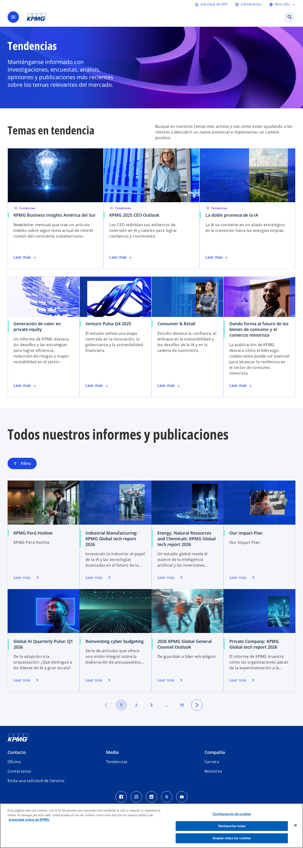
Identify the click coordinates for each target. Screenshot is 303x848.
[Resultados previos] (106, 705)
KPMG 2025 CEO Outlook (134, 215)
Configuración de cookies (232, 814)
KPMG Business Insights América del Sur (54, 215)
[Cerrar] (295, 825)
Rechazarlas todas (231, 826)
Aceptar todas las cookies (232, 838)
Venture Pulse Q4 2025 (108, 323)
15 (182, 705)
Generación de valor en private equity (37, 326)
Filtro (22, 463)
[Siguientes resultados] (197, 705)
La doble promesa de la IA (231, 215)
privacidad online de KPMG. (29, 819)
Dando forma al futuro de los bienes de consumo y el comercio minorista (259, 329)
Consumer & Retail (176, 323)
